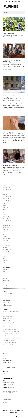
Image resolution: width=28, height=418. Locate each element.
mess (4, 274)
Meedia (4, 271)
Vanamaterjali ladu (7, 316)
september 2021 (7, 192)
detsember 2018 (7, 220)
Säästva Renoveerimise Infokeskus (11, 311)
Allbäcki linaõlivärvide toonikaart (10, 344)
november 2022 (6, 187)
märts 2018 (5, 236)
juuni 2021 (5, 194)
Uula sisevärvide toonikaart (9, 340)
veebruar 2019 (6, 216)
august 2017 (6, 251)
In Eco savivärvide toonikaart (10, 329)
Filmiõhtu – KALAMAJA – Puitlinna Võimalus (12, 96)
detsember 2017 (7, 243)
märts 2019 (5, 214)
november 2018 (6, 223)
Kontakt (5, 410)
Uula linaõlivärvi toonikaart (9, 342)
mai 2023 (5, 185)
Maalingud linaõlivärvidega (10, 165)
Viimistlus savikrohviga (9, 132)
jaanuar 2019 (6, 218)
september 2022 (7, 189)
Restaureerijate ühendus (9, 322)
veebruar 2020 (6, 198)
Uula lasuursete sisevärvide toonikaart (12, 338)
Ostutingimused (7, 295)
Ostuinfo (11, 410)
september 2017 (7, 249)
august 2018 (6, 227)
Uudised (5, 287)
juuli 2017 (5, 254)
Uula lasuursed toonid (8, 336)
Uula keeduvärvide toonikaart (10, 333)
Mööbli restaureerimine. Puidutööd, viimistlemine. (12, 61)
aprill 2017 (5, 258)
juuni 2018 (5, 229)
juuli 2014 (5, 263)
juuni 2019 (5, 207)
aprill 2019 (5, 212)
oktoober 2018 (6, 225)
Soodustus (5, 278)
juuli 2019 (5, 205)
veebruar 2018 (6, 238)
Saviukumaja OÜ (7, 318)
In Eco (4, 314)
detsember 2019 (7, 200)
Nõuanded (5, 276)
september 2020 (7, 196)
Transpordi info (13, 412)
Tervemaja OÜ (6, 320)
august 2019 (6, 203)
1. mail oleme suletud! (8, 33)
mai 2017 (5, 256)
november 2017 (6, 245)
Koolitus (5, 269)
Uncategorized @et (7, 285)
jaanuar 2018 (6, 240)
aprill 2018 (5, 234)
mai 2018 (5, 232)
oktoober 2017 (6, 247)
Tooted (4, 282)
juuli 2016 (5, 260)
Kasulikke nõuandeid (8, 293)
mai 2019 (5, 209)
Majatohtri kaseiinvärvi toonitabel (11, 331)
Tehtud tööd (6, 280)
